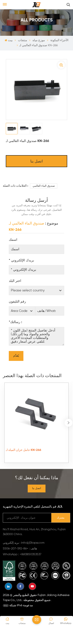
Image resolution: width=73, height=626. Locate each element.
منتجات (22, 40)
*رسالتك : (15, 322)
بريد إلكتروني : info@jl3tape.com (24, 542)
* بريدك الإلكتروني (21, 260)
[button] (68, 423)
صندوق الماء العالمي (44, 186)
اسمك (13, 239)
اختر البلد (15, 281)
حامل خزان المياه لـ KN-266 (23, 450)
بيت (10, 40)
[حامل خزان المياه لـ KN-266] (36, 414)
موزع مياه (39, 40)
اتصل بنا (36, 161)
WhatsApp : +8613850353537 (22, 554)
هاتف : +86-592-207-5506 (20, 548)
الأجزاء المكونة (59, 40)
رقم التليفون (17, 301)
